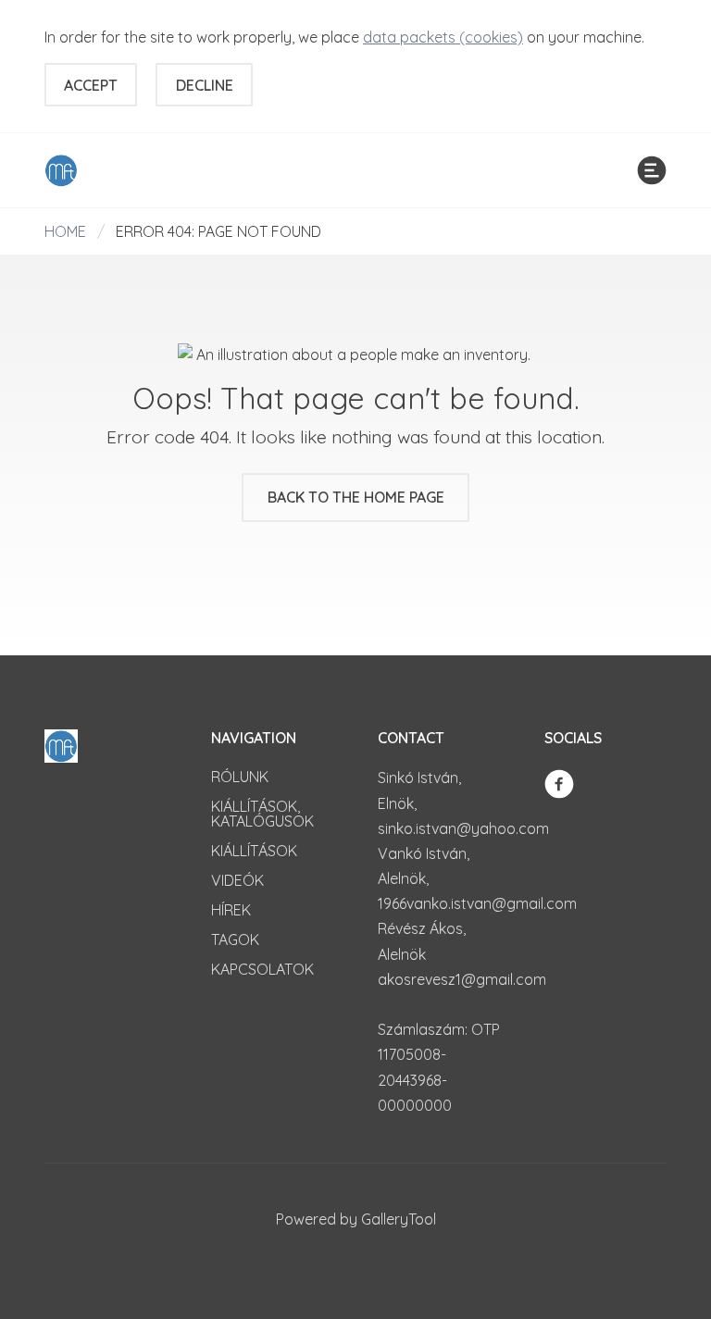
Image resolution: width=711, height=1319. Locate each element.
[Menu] (652, 170)
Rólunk (239, 776)
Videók (237, 880)
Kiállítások (254, 850)
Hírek (231, 909)
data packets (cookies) (443, 37)
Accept (91, 85)
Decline (204, 85)
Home (65, 231)
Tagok (235, 939)
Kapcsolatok (262, 969)
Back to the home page (356, 497)
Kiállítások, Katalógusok (262, 813)
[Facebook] (559, 782)
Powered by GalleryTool (356, 1219)
